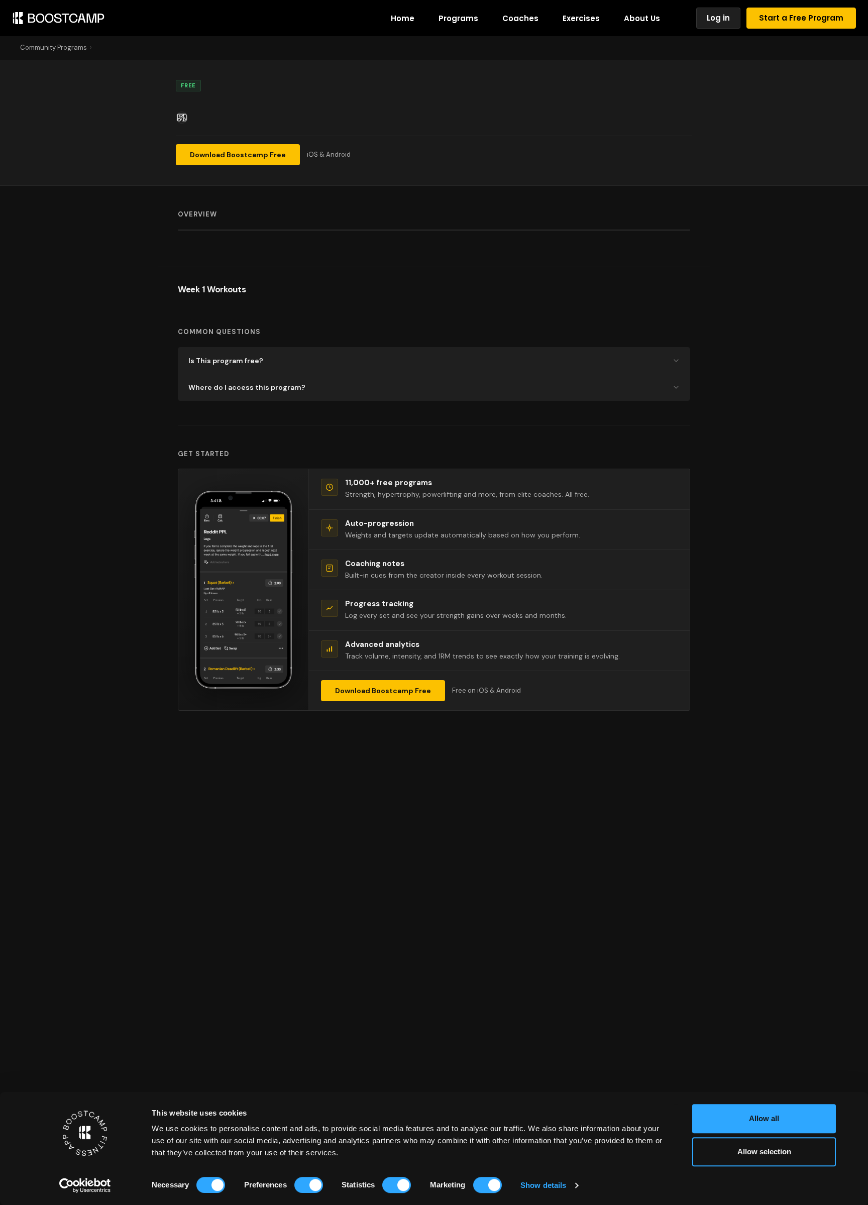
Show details (543, 1185)
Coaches (520, 18)
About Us (642, 18)
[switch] (308, 1185)
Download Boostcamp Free (238, 154)
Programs (458, 18)
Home (402, 18)
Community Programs (53, 47)
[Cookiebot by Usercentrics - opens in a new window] (85, 1185)
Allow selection (764, 1151)
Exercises (581, 18)
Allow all (764, 1118)
